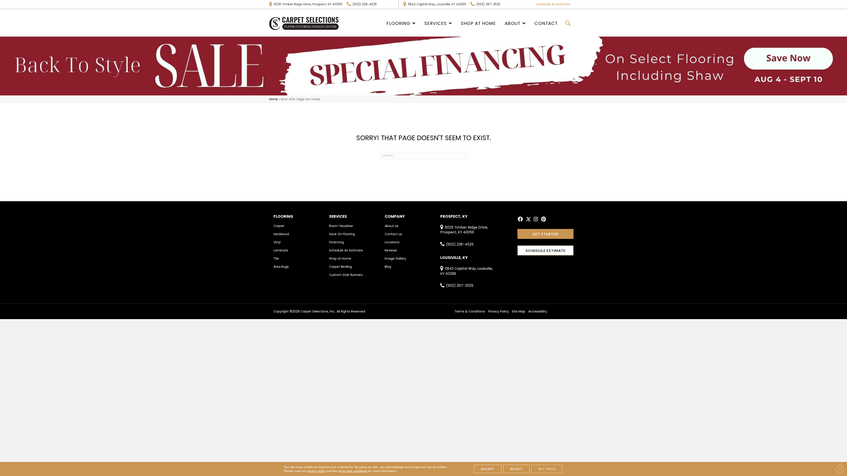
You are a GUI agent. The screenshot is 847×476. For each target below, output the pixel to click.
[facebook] (520, 219)
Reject (516, 469)
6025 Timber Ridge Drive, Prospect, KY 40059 (308, 4)
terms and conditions (352, 471)
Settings (546, 469)
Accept (488, 469)
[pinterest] (543, 219)
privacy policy (316, 471)
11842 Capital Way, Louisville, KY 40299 (437, 4)
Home (273, 99)
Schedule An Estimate (553, 4)
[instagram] (536, 219)
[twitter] (527, 219)
